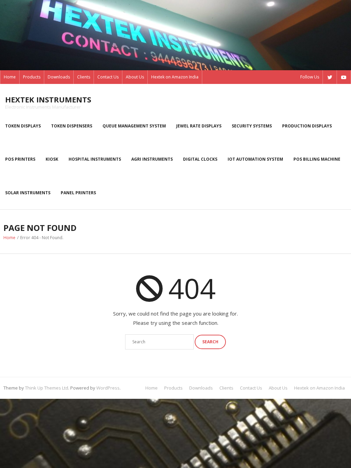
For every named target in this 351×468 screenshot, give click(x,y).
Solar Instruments (27, 193)
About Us (135, 77)
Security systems (252, 126)
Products (31, 77)
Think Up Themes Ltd (46, 388)
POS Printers (20, 159)
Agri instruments (152, 159)
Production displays (307, 126)
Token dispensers (71, 126)
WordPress (108, 388)
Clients (83, 77)
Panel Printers (78, 193)
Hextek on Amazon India (174, 77)
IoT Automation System (255, 159)
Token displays (23, 126)
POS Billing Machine (316, 159)
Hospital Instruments (95, 159)
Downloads (59, 77)
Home (10, 77)
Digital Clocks (200, 159)
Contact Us (108, 77)
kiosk (52, 159)
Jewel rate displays (198, 126)
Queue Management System (134, 126)
